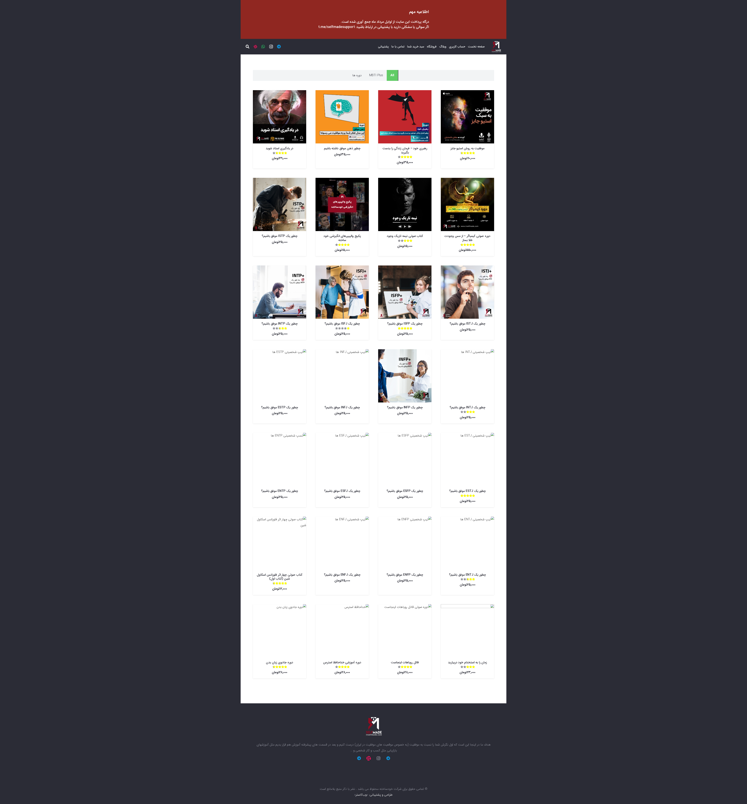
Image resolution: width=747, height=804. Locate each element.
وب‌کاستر (361, 794)
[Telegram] (279, 47)
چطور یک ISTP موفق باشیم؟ (279, 236)
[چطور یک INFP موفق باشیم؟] (404, 375)
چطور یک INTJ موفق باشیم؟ (467, 407)
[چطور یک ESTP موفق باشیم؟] (279, 375)
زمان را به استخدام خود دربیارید (467, 662)
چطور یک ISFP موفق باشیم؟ (405, 323)
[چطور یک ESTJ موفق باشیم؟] (467, 459)
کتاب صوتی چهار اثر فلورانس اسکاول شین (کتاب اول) (279, 576)
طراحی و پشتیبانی (381, 794)
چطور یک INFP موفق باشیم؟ (405, 407)
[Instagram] (271, 47)
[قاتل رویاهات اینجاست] (404, 630)
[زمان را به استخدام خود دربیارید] (467, 630)
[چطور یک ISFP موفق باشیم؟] (404, 292)
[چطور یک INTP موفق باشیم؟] (279, 292)
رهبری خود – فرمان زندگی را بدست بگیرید (404, 150)
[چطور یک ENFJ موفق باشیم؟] (342, 543)
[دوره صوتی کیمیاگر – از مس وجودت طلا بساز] (467, 204)
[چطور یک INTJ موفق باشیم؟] (467, 375)
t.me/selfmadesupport (336, 27)
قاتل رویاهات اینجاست (405, 662)
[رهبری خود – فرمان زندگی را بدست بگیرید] (404, 116)
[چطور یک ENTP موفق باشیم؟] (279, 459)
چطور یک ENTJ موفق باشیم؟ (467, 574)
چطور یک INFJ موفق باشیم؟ (342, 407)
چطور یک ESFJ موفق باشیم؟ (342, 491)
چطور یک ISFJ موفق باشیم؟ (342, 323)
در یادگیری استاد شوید (279, 148)
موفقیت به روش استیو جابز (468, 148)
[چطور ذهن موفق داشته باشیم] (342, 116)
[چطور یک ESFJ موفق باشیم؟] (342, 459)
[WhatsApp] (263, 47)
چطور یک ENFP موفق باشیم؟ (405, 574)
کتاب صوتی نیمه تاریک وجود (405, 236)
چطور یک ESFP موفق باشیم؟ (405, 491)
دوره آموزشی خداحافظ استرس (342, 662)
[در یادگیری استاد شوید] (279, 116)
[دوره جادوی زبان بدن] (279, 630)
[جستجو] (248, 46)
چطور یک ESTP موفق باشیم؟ (279, 407)
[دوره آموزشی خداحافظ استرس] (342, 630)
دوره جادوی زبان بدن (279, 662)
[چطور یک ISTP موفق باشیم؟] (279, 204)
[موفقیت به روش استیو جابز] (467, 116)
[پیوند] (496, 46)
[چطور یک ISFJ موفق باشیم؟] (342, 292)
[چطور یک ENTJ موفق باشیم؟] (467, 543)
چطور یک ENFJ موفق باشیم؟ (342, 574)
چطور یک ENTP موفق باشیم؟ (279, 491)
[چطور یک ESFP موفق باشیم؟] (404, 459)
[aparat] (255, 47)
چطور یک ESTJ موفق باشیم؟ (467, 491)
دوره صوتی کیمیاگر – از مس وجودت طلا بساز (467, 238)
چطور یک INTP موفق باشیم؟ (279, 323)
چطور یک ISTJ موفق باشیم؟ (467, 323)
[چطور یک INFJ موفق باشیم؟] (342, 375)
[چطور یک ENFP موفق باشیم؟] (404, 543)
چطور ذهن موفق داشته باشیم (342, 148)
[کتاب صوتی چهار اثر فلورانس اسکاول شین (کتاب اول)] (279, 543)
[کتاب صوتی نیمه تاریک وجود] (404, 204)
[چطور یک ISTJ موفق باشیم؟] (467, 292)
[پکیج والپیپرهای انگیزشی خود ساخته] (342, 204)
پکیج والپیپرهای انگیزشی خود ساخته (342, 238)
